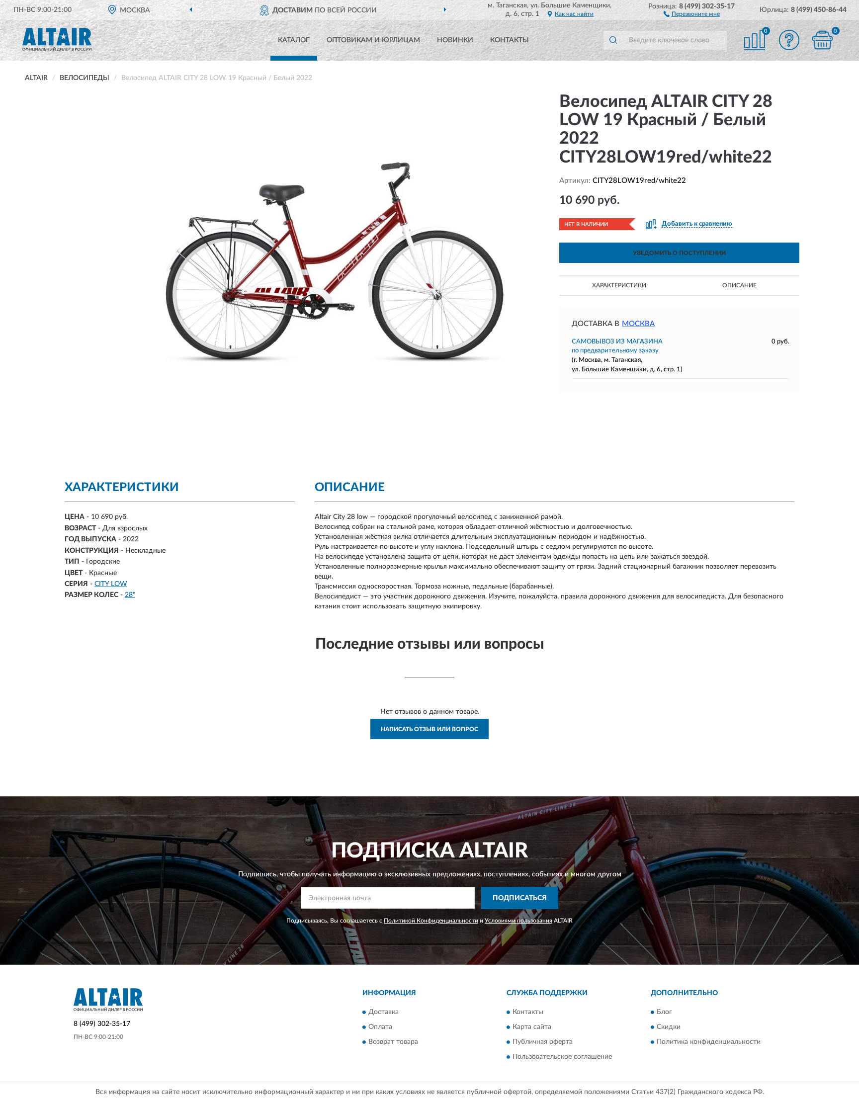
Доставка (383, 1012)
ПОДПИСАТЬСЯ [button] (520, 898)
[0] (823, 40)
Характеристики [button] (619, 285)
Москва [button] (638, 324)
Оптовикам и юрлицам (373, 40)
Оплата (380, 1027)
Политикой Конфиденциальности (431, 921)
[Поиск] (613, 40)
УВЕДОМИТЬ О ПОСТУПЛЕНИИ (679, 253)
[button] (692, 13)
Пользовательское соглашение (562, 1057)
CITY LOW (110, 584)
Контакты (509, 40)
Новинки (455, 40)
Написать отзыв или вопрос (429, 729)
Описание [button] (739, 285)
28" (130, 595)
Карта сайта (532, 1027)
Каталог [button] (294, 40)
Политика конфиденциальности (709, 1042)
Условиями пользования (518, 921)
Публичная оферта (543, 1042)
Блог (664, 1012)
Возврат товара (393, 1042)
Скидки (669, 1027)
